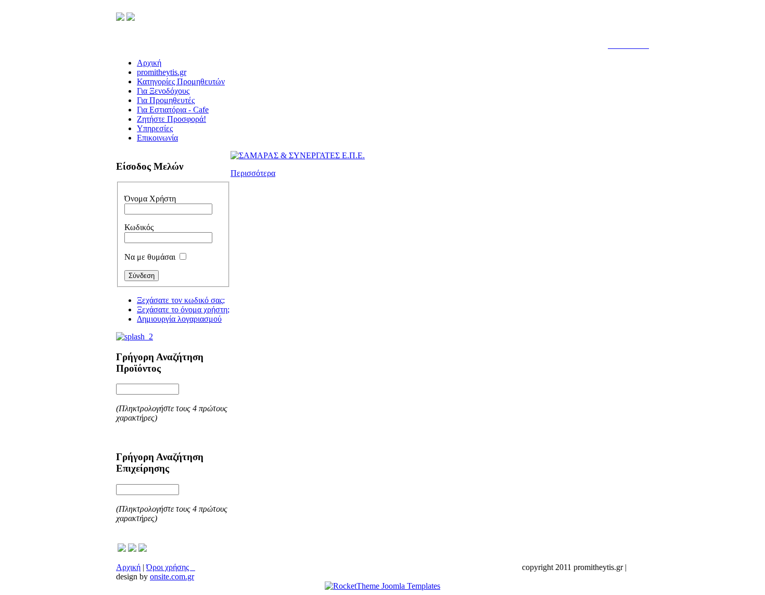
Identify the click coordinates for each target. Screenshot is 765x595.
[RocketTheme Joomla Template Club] (382, 585)
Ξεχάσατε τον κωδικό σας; (181, 300)
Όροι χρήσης (170, 567)
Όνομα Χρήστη (150, 198)
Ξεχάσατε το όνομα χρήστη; (183, 309)
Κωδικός (139, 227)
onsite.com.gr (172, 576)
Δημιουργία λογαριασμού (179, 318)
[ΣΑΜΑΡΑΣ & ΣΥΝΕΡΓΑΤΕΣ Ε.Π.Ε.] (298, 155)
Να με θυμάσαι (149, 256)
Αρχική (128, 567)
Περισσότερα (253, 173)
